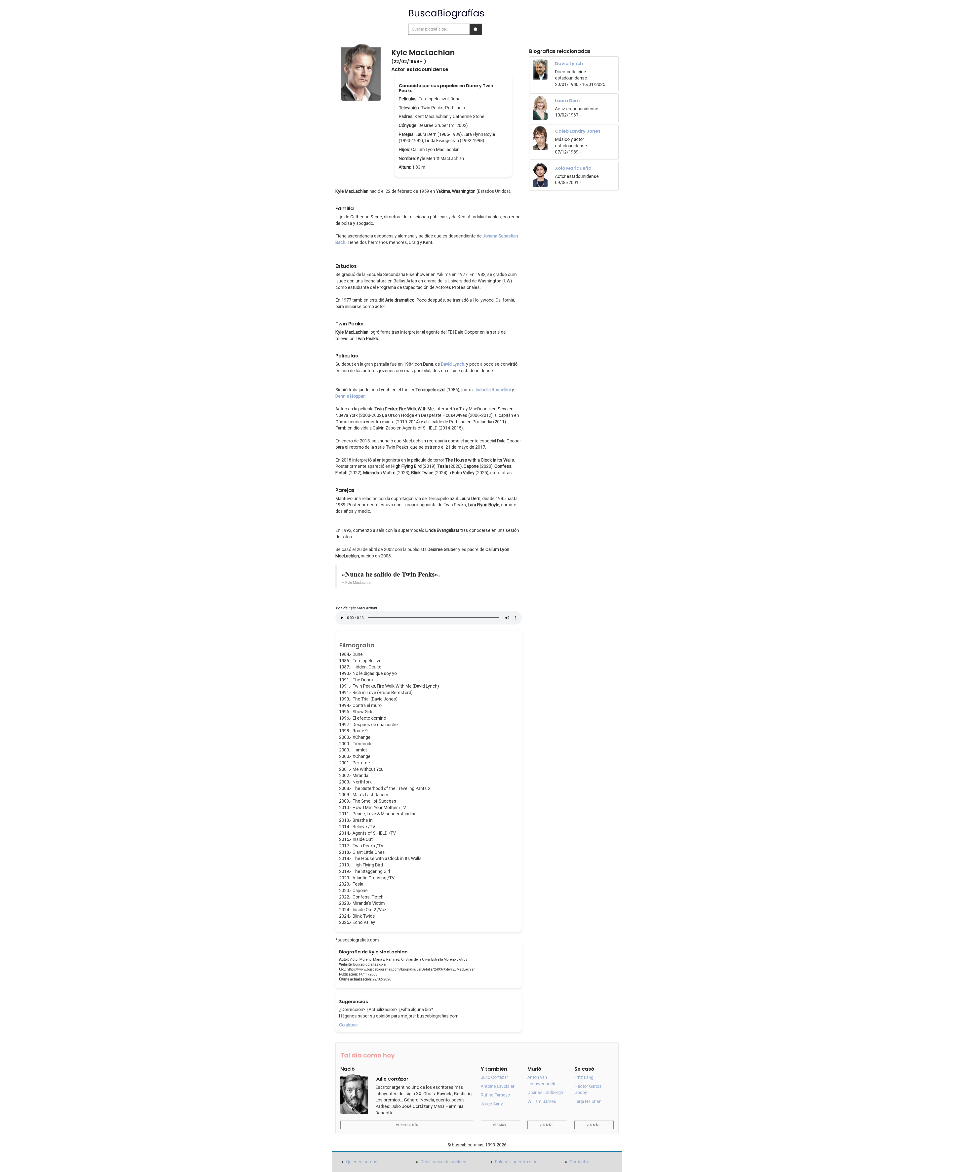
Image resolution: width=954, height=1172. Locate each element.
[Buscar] (475, 29)
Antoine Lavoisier (498, 1086)
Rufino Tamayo (495, 1094)
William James (541, 1101)
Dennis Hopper (350, 396)
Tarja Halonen (587, 1101)
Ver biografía (407, 1125)
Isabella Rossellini (493, 389)
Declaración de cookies (443, 1161)
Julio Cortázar (494, 1077)
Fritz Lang (584, 1077)
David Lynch (452, 364)
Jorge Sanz (492, 1103)
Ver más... (500, 1125)
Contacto (579, 1161)
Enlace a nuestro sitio (516, 1161)
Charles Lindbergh (545, 1092)
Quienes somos (361, 1161)
